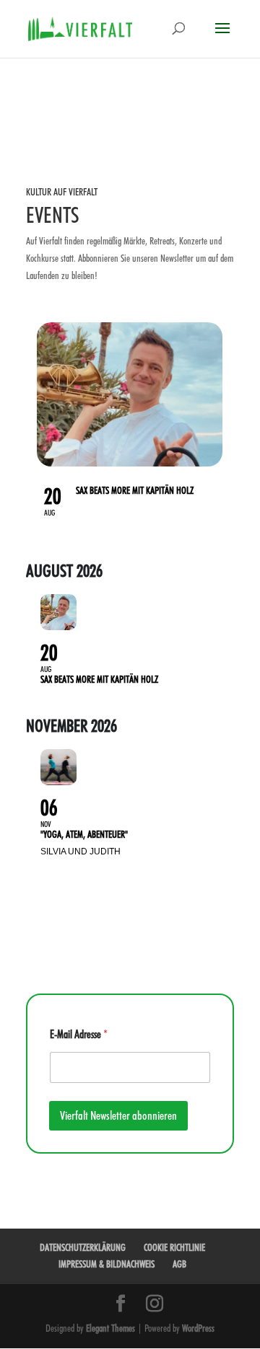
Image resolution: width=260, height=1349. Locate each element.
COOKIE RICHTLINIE (174, 1247)
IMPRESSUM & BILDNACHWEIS (106, 1264)
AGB (179, 1264)
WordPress (198, 1328)
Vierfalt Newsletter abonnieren (118, 1115)
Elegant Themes (110, 1328)
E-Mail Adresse (79, 1034)
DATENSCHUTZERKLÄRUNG (83, 1247)
